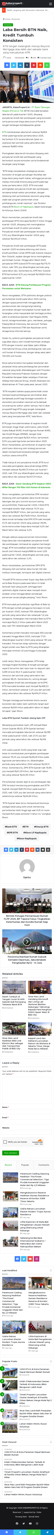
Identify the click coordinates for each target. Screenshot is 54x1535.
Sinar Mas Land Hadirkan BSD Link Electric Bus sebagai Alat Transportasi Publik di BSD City (12, 1043)
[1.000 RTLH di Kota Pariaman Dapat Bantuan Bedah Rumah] (9, 1373)
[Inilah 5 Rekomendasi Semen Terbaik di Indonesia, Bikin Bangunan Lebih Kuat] (9, 1385)
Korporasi (16, 19)
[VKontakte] (37, 850)
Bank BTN (11, 826)
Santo (9, 58)
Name (5, 1107)
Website (5, 1128)
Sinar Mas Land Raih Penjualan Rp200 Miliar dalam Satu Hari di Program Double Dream (36, 1413)
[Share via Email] (43, 850)
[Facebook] (6, 850)
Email (5, 1117)
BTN (4, 132)
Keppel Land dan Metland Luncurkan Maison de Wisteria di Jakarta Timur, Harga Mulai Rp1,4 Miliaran (39, 1043)
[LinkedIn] (16, 850)
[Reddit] (32, 850)
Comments (43, 1165)
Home (7, 19)
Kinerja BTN (41, 826)
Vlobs (38, 1512)
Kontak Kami (34, 1517)
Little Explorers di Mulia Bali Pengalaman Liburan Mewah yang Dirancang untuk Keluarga (40, 1342)
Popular (25, 1165)
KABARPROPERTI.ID (31, 1508)
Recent (8, 1165)
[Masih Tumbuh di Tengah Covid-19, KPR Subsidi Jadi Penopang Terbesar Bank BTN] (14, 987)
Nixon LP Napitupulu (24, 206)
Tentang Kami (21, 1517)
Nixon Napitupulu (27, 838)
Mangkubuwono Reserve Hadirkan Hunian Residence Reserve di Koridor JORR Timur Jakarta (39, 1298)
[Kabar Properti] (13, 4)
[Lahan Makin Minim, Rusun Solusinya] (9, 1427)
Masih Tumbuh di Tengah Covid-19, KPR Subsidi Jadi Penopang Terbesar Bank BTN (14, 1000)
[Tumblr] (22, 850)
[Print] (48, 850)
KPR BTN (13, 832)
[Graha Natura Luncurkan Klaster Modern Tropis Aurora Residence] (10, 1212)
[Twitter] (11, 850)
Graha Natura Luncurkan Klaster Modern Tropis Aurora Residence (35, 1212)
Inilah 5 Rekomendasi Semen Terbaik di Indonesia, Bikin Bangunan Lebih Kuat (34, 1384)
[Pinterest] (27, 850)
